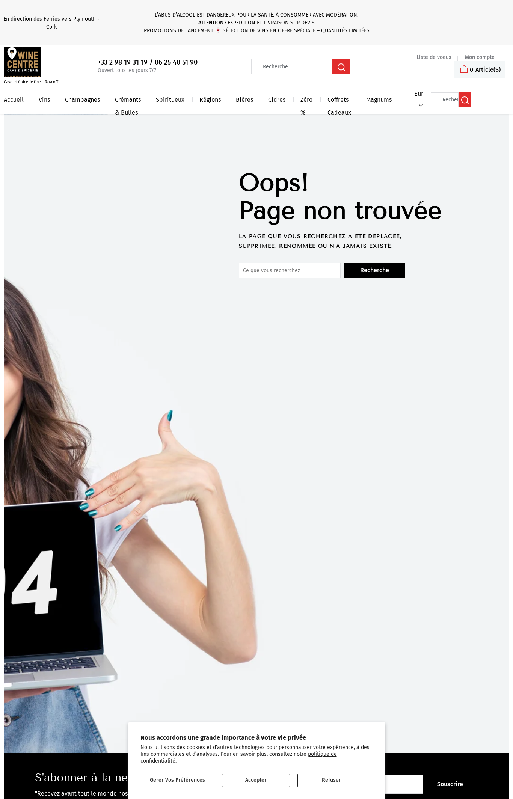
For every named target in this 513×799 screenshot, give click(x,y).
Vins (44, 99)
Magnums (379, 99)
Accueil (14, 99)
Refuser (331, 780)
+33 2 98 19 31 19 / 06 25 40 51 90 (148, 62)
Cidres (276, 99)
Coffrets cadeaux (339, 101)
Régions (210, 99)
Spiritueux (170, 99)
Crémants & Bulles (128, 101)
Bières (244, 99)
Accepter (256, 780)
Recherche (374, 270)
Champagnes (82, 99)
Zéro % (306, 101)
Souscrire (450, 784)
